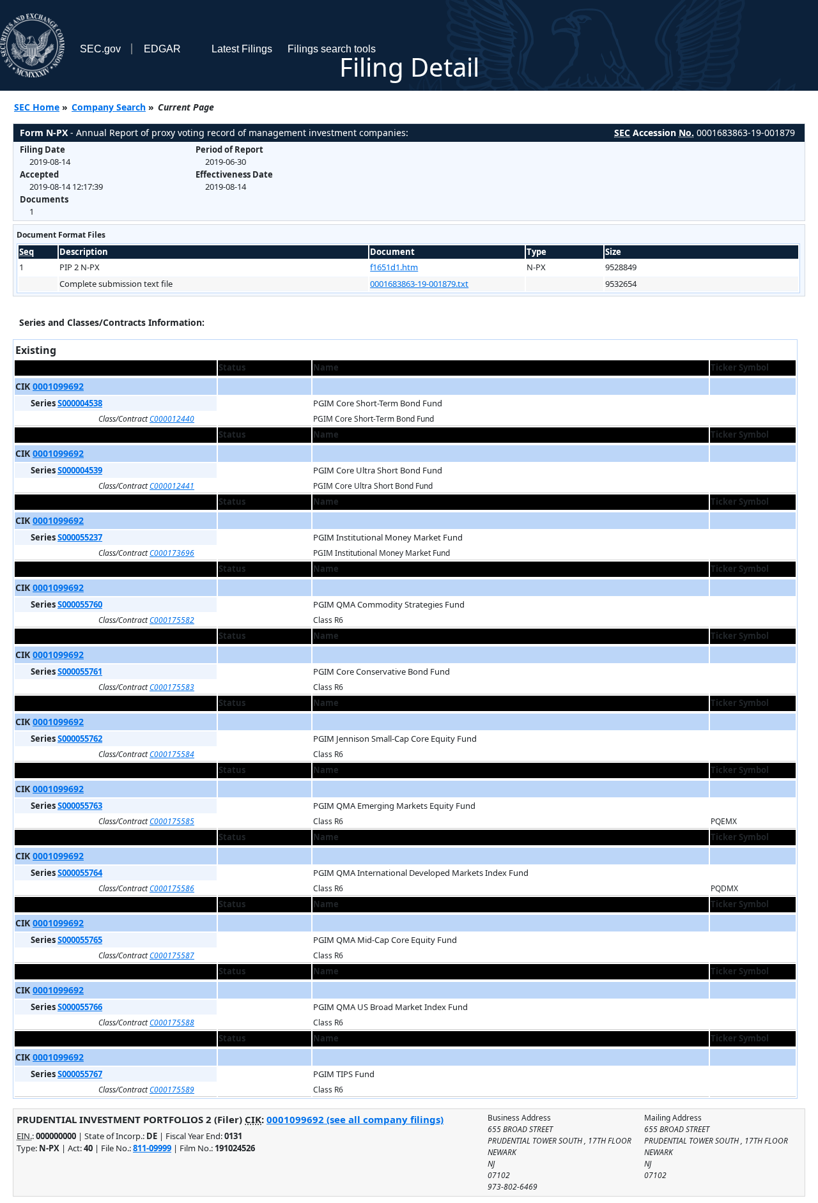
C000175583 (172, 687)
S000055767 (80, 1074)
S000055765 (80, 940)
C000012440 (172, 418)
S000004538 (80, 403)
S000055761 (80, 671)
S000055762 (80, 738)
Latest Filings (242, 48)
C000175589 (172, 1089)
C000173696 (172, 553)
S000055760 (80, 604)
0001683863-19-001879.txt (419, 283)
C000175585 (172, 821)
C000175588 (172, 1022)
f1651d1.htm (394, 267)
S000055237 (80, 537)
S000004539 (80, 470)
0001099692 (58, 386)
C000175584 (172, 754)
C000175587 (172, 955)
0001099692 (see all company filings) (355, 1119)
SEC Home (36, 107)
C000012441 (172, 485)
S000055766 (80, 1007)
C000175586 (172, 888)
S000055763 (80, 805)
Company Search (109, 107)
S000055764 (80, 872)
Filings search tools (332, 48)
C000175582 (172, 620)
